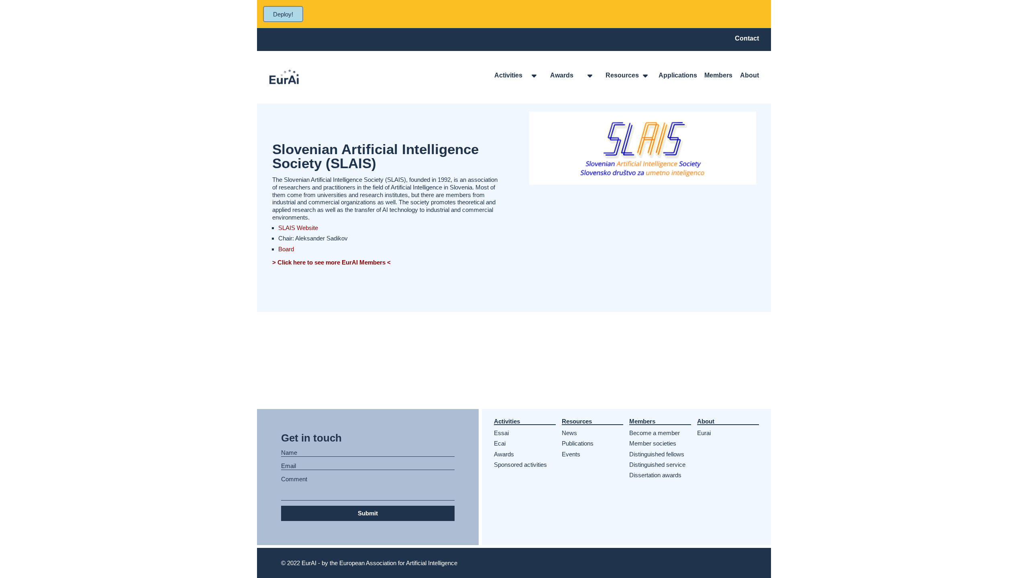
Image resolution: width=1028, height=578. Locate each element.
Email (288, 466)
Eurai (704, 432)
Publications (578, 443)
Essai (501, 432)
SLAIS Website (298, 227)
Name (289, 453)
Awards (504, 454)
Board (286, 249)
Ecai (500, 443)
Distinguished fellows (656, 454)
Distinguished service (657, 464)
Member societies (652, 443)
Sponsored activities (520, 464)
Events (571, 454)
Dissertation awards (655, 475)
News (569, 432)
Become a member (654, 432)
